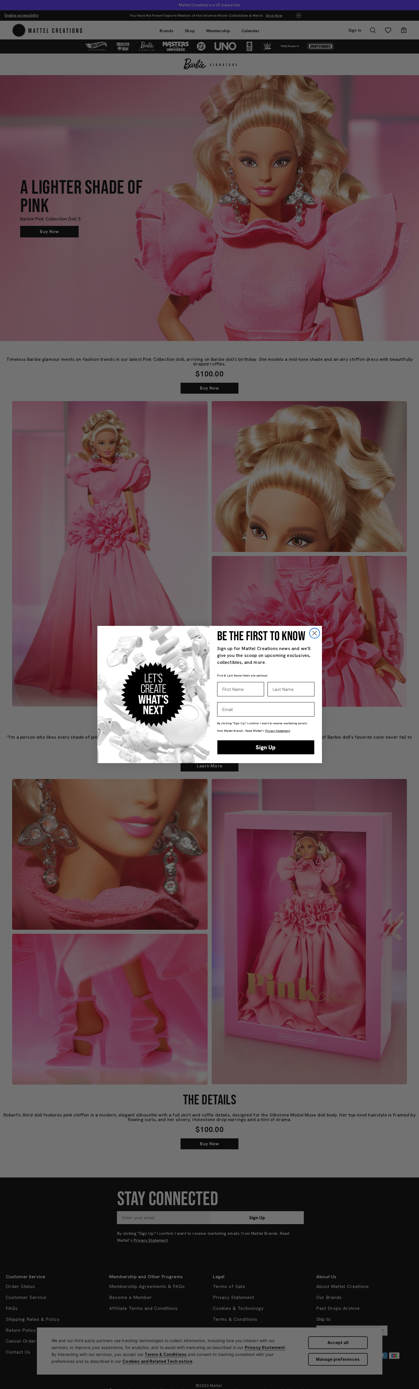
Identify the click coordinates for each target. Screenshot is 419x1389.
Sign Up (266, 747)
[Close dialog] (315, 633)
